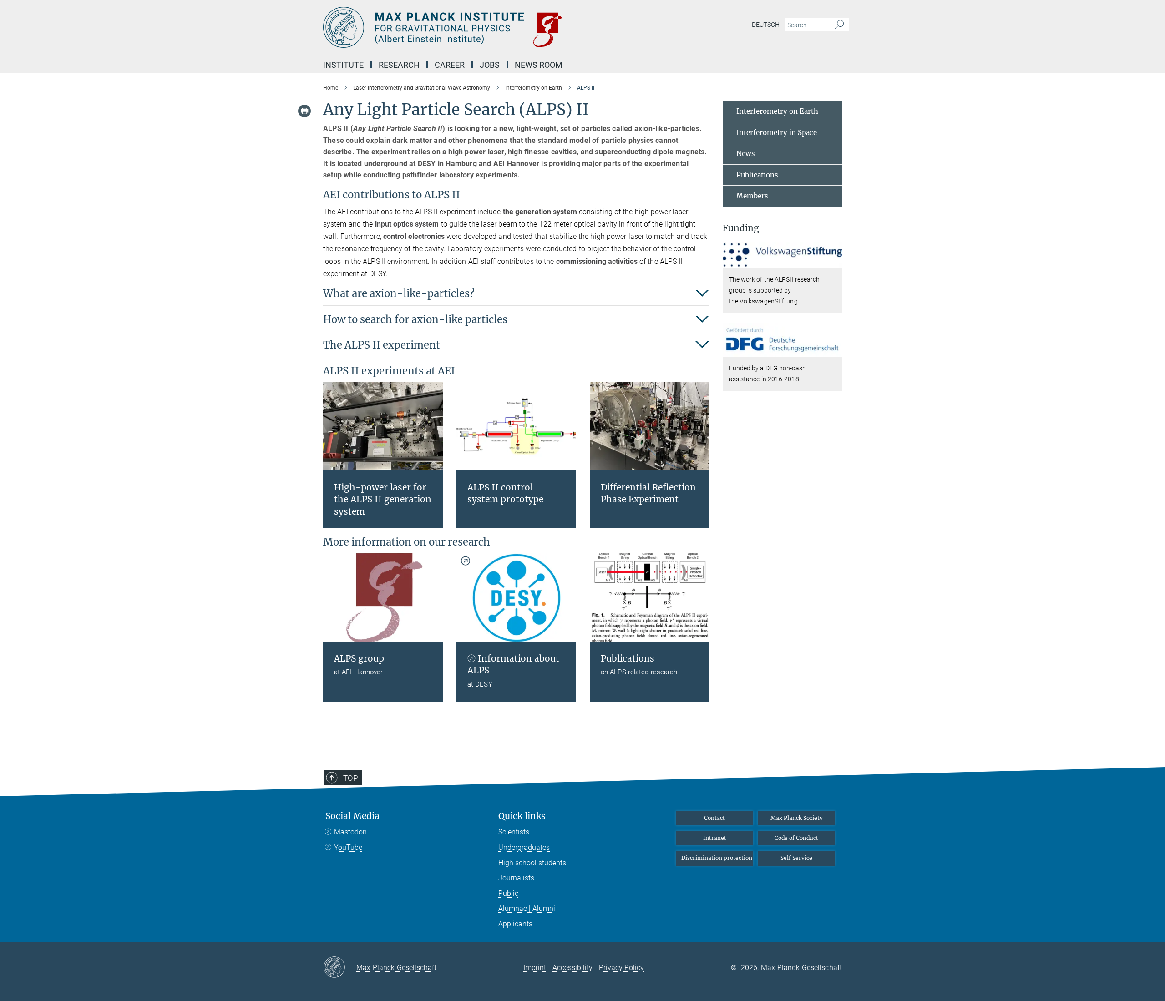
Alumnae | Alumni (526, 908)
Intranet (714, 837)
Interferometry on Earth (777, 111)
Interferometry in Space (776, 132)
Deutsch (766, 24)
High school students (532, 863)
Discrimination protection (716, 857)
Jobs (490, 64)
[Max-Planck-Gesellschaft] (339, 968)
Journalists (516, 878)
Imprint (534, 967)
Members (752, 196)
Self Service (796, 857)
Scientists (513, 832)
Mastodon (350, 832)
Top (350, 778)
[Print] (304, 111)
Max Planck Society (796, 817)
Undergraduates (524, 847)
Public (508, 893)
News (745, 153)
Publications (757, 175)
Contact (714, 817)
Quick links (522, 816)
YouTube (348, 847)
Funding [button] (741, 228)
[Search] (839, 25)
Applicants (515, 924)
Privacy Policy (621, 967)
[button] (834, 261)
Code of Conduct (796, 837)
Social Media (352, 816)
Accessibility (572, 967)
